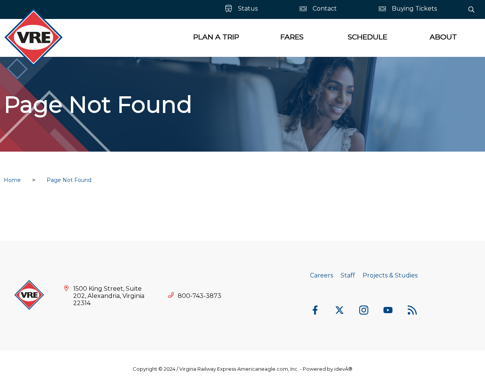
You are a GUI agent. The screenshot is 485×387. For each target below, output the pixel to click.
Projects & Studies (390, 275)
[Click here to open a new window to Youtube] (388, 311)
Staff (348, 275)
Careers (321, 275)
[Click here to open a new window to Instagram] (363, 311)
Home (12, 180)
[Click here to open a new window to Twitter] (339, 311)
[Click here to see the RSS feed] (412, 311)
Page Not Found (69, 180)
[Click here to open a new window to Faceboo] (315, 311)
